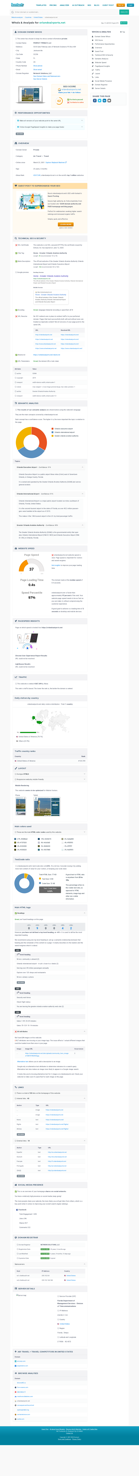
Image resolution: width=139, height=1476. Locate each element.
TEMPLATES (41, 5)
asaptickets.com (22, 1366)
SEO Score (99, 40)
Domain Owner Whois (102, 37)
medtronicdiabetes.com (25, 1396)
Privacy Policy (76, 1439)
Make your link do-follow (69, 92)
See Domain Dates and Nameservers (46, 76)
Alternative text (22, 1062)
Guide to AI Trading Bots (90, 1429)
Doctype (22, 774)
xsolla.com (20, 1419)
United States (71, 1275)
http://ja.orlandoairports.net (57, 1170)
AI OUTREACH (78, 5)
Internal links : (22, 1098)
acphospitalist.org (23, 1410)
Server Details (100, 88)
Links (97, 77)
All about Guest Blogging (57, 1429)
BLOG (96, 5)
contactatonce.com (23, 1414)
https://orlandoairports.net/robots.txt (46, 355)
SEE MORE (20, 134)
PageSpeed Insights (102, 66)
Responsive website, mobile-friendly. (29, 779)
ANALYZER (64, 5)
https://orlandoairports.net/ (70, 335)
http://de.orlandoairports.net (57, 1157)
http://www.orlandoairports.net (45, 344)
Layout (97, 74)
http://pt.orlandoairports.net (57, 1166)
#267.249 (36, 175)
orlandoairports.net (71, 89)
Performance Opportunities (105, 44)
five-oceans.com (22, 1387)
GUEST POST (108, 5)
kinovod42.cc (21, 1383)
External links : (22, 1141)
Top (123, 32)
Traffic (97, 70)
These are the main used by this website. (38, 832)
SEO (89, 5)
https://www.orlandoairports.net (45, 348)
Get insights (56, 565)
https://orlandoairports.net (44, 339)
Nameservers (20, 1264)
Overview (98, 48)
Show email (37, 70)
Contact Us (69, 1433)
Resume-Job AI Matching (73, 1429)
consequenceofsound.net (25, 1405)
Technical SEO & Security (104, 55)
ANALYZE (124, 12)
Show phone (37, 66)
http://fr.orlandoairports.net (57, 1161)
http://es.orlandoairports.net (57, 1152)
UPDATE (124, 23)
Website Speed (100, 62)
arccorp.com (21, 1361)
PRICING (53, 5)
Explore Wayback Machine (55, 162)
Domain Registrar (101, 85)
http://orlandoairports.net (43, 335)
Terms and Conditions (64, 1439)
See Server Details (40, 79)
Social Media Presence (103, 81)
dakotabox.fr (21, 1392)
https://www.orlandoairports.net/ (72, 348)
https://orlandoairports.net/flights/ (57, 1124)
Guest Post (99, 51)
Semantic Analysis (101, 59)
